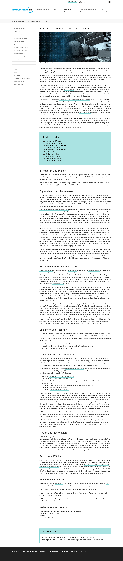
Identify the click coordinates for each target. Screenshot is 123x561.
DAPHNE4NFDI (87, 110)
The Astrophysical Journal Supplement (57, 424)
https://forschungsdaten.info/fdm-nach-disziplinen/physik (85, 540)
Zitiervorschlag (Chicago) (54, 160)
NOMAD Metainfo (45, 270)
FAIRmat (59, 102)
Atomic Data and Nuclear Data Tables (69, 422)
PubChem (100, 319)
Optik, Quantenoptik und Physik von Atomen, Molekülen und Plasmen (72, 385)
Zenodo (50, 495)
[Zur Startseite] (22, 9)
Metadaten (98, 79)
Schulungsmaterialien (53, 156)
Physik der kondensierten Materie (59, 379)
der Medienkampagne (67, 246)
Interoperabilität (57, 323)
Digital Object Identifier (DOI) (66, 414)
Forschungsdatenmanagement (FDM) (60, 85)
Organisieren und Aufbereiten (55, 143)
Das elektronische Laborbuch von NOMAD (53, 209)
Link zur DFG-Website (46, 518)
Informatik (78, 94)
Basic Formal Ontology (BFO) (87, 308)
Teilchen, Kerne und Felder (58, 387)
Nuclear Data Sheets (49, 426)
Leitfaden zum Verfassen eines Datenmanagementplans (69, 175)
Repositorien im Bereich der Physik (60, 376)
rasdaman (66, 249)
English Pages (72, 1)
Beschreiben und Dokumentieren (56, 145)
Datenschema (72, 270)
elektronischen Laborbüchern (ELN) (98, 87)
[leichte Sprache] (80, 2)
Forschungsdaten (94, 270)
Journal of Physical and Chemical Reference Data (91, 424)
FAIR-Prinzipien (69, 89)
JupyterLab (45, 344)
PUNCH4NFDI (84, 112)
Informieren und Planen (53, 141)
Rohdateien (69, 77)
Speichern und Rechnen (53, 147)
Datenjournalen (72, 420)
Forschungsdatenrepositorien (74, 368)
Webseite (58, 483)
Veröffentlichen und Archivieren (56, 150)
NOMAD (64, 195)
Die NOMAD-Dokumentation (48, 489)
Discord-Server (90, 104)
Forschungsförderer (97, 361)
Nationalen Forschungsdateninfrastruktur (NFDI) (74, 99)
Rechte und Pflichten (52, 154)
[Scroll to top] (119, 557)
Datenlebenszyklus (58, 283)
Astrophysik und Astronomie (58, 389)
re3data (66, 373)
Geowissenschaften (62, 94)
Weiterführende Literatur (53, 158)
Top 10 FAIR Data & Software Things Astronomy (54, 183)
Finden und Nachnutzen (53, 152)
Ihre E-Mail (77, 127)
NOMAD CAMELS (47, 228)
